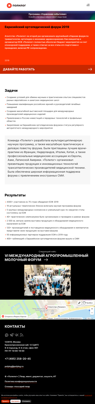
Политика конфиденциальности (21, 381)
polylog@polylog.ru (14, 366)
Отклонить (26, 401)
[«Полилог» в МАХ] (7, 335)
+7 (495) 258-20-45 (18, 358)
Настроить (15, 401)
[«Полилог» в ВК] (17, 335)
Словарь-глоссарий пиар (17, 386)
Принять (5, 401)
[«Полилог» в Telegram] (12, 335)
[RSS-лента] (22, 335)
